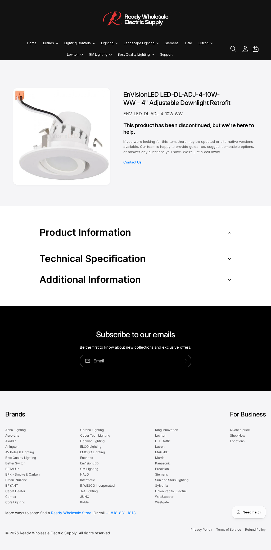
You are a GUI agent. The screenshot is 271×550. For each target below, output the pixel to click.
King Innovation (166, 430)
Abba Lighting (15, 430)
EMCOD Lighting (92, 452)
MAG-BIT (162, 452)
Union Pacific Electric (171, 491)
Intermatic (87, 480)
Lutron (160, 447)
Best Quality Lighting (20, 458)
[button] (50, 43)
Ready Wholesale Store (71, 513)
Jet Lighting (89, 491)
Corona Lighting (92, 430)
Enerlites (86, 458)
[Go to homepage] (135, 18)
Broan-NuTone (16, 480)
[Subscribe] (185, 361)
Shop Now (237, 435)
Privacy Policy (201, 529)
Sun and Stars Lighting (171, 480)
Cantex (10, 497)
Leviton (160, 435)
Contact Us (132, 162)
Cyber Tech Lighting (95, 435)
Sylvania (161, 485)
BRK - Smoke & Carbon (22, 474)
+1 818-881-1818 (121, 513)
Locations (237, 441)
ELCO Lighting (90, 447)
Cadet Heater (15, 491)
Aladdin (10, 441)
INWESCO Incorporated (97, 485)
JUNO (84, 497)
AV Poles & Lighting (19, 452)
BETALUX (12, 469)
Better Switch (15, 463)
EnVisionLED (89, 463)
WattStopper (164, 497)
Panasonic (163, 463)
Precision (162, 469)
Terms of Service (228, 529)
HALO (84, 474)
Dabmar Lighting (92, 441)
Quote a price (240, 430)
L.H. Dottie (163, 441)
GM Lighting (89, 469)
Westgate (162, 502)
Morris (159, 458)
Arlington (12, 447)
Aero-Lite (12, 435)
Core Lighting (15, 502)
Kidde (84, 502)
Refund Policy (255, 529)
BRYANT (11, 485)
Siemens (161, 474)
